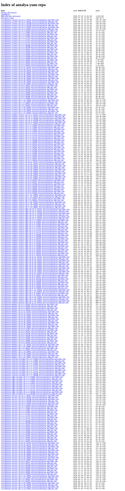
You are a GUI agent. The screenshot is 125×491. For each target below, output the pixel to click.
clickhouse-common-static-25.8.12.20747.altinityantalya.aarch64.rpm (33, 162)
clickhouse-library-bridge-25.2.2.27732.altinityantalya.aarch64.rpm (33, 366)
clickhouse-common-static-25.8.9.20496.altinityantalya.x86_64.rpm (32, 193)
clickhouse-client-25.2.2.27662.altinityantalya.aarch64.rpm (29, 34)
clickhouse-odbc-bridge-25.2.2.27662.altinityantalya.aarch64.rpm (31, 381)
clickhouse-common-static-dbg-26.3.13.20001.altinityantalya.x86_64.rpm (34, 302)
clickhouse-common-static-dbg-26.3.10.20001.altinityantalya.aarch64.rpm (35, 297)
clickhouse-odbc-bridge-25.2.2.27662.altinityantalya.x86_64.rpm (31, 383)
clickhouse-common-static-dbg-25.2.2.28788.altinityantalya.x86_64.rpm (34, 237)
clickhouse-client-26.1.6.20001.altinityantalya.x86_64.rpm (29, 105)
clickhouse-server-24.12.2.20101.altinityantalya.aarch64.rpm (30, 395)
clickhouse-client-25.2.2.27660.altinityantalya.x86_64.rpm (29, 32)
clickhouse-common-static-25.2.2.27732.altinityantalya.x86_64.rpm (32, 135)
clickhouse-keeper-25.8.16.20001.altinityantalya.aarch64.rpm (30, 319)
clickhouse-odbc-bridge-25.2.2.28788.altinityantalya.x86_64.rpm (31, 394)
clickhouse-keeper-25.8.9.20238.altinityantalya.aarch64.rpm (29, 333)
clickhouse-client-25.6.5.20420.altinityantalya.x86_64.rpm (29, 65)
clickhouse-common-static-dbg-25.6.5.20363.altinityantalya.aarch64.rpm (34, 249)
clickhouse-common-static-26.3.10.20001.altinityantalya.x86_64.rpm (32, 204)
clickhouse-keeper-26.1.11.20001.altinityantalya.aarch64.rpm (30, 344)
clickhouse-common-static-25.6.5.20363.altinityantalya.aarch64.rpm (32, 155)
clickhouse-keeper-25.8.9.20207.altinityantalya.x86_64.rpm (29, 332)
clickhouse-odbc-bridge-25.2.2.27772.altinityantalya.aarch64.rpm (31, 388)
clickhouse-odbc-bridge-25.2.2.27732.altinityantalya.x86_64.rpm (31, 386)
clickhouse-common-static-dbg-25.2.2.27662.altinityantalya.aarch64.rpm (34, 224)
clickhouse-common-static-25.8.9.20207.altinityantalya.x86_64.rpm (32, 182)
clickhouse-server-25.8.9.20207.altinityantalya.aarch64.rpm (29, 461)
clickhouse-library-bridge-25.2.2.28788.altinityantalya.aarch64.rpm (33, 374)
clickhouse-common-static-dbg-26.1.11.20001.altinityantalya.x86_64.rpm (34, 291)
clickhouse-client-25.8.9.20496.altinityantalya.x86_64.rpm (29, 98)
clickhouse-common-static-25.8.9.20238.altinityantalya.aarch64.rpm (32, 184)
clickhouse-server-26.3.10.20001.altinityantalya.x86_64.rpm (29, 485)
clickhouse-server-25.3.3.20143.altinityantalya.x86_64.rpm (29, 426)
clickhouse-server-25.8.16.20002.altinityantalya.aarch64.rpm (30, 454)
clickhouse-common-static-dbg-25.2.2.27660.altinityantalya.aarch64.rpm (34, 220)
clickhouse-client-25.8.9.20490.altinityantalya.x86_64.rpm (29, 94)
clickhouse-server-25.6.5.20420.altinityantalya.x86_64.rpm (29, 441)
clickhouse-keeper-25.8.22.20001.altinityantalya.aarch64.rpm (30, 326)
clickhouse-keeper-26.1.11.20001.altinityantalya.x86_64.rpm (29, 346)
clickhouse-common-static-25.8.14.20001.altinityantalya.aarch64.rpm (33, 166)
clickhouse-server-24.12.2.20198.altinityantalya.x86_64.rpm (29, 401)
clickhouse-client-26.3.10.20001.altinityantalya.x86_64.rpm (29, 109)
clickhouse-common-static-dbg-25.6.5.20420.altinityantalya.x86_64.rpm (34, 255)
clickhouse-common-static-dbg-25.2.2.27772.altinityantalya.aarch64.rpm (34, 231)
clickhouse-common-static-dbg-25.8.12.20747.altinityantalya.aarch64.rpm (35, 257)
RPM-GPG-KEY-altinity (11, 16)
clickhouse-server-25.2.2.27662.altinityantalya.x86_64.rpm (29, 412)
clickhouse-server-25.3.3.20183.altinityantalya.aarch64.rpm (29, 428)
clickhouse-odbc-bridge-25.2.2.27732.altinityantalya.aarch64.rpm (31, 384)
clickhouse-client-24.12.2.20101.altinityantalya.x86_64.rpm (29, 21)
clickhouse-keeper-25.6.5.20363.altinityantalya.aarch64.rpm (29, 304)
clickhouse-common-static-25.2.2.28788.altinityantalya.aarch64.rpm (32, 140)
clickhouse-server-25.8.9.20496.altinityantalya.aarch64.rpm (29, 472)
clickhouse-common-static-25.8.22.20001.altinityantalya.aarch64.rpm (33, 177)
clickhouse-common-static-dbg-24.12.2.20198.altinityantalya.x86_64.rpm (34, 215)
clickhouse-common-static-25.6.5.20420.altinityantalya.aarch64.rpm (32, 158)
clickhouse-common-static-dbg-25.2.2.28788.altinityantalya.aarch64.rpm (34, 235)
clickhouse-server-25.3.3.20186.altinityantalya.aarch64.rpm (29, 432)
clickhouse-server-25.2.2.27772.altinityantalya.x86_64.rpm (29, 419)
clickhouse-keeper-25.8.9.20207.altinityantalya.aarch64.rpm (29, 330)
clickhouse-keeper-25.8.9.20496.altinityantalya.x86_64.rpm (29, 343)
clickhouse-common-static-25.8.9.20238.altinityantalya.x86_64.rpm (32, 186)
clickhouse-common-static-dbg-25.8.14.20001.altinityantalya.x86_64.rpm (34, 262)
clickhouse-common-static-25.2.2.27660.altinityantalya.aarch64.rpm (32, 125)
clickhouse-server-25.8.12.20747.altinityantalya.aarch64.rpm (30, 443)
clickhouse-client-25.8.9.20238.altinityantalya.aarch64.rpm (29, 89)
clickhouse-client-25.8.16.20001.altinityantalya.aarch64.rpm (30, 74)
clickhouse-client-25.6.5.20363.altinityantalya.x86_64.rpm (29, 62)
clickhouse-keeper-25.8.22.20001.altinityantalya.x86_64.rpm (29, 328)
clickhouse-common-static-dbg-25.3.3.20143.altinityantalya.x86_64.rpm (34, 240)
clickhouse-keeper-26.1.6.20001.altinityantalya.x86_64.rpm (29, 350)
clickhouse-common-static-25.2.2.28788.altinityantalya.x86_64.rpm (32, 142)
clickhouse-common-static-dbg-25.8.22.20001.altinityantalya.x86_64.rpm (34, 273)
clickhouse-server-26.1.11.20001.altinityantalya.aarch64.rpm (30, 476)
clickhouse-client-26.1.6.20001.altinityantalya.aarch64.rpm (29, 104)
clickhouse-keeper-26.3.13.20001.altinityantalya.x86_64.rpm (29, 357)
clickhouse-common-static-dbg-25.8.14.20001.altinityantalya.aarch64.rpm (35, 260)
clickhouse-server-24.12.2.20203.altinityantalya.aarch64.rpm (30, 403)
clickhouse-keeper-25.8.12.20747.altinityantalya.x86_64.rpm (29, 313)
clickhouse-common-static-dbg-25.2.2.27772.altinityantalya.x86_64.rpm (34, 233)
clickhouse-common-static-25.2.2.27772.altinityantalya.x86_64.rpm (32, 138)
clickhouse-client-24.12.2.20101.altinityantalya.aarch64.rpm (30, 20)
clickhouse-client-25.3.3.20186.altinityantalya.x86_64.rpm (29, 58)
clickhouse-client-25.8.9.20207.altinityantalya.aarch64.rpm (29, 85)
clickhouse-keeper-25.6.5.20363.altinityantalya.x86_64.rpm (29, 306)
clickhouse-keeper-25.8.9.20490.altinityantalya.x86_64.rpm (29, 339)
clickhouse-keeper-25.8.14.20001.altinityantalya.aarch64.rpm (30, 315)
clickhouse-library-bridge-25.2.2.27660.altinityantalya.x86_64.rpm (32, 361)
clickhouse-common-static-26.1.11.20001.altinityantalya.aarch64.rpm (33, 195)
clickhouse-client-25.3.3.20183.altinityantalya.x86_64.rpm (29, 54)
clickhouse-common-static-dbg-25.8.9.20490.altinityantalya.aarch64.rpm (34, 282)
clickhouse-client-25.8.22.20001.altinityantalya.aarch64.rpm (30, 82)
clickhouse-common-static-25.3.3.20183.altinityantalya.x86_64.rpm (32, 149)
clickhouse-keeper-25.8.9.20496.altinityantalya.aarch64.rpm (29, 341)
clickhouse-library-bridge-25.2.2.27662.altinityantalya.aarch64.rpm (33, 363)
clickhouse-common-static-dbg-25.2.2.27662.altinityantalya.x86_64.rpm (34, 226)
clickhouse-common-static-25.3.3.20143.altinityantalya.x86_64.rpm (32, 146)
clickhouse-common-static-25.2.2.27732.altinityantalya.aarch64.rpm (32, 133)
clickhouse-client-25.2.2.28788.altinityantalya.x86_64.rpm (29, 47)
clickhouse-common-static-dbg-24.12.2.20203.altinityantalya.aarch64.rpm (35, 217)
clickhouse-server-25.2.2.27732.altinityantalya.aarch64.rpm (29, 414)
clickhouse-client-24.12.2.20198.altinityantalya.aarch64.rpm (30, 23)
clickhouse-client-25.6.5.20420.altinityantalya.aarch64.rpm (29, 63)
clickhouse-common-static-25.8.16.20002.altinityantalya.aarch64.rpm (33, 173)
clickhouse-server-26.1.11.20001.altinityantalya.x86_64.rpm (29, 477)
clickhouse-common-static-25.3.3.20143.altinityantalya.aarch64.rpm (32, 144)
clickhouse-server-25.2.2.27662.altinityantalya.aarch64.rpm (29, 410)
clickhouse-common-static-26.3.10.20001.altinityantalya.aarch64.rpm (33, 202)
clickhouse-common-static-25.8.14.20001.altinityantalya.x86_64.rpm (32, 167)
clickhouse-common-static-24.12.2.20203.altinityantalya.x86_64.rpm (32, 124)
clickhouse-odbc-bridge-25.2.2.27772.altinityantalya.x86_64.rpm (31, 390)
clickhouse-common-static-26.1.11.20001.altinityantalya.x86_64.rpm (32, 197)
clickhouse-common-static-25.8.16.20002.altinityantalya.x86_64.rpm (32, 175)
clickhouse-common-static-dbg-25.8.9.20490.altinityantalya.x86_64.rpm (34, 284)
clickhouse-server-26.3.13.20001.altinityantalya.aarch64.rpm (30, 487)
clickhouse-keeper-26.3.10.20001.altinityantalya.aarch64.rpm (30, 352)
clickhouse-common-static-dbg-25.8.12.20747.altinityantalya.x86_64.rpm (34, 259)
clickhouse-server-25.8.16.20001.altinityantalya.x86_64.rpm (29, 452)
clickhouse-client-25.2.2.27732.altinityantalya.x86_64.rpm (29, 40)
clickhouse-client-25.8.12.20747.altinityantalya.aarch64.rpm (30, 67)
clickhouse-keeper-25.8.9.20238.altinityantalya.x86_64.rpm (29, 335)
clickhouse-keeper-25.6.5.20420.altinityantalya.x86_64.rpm (29, 310)
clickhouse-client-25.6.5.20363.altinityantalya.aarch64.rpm (29, 60)
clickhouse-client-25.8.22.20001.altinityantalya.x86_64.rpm (29, 84)
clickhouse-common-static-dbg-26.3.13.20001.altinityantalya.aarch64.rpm (35, 301)
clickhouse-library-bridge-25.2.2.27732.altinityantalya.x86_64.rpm (32, 368)
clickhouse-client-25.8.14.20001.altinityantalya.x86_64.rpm (29, 73)
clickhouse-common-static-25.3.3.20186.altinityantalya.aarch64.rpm (32, 151)
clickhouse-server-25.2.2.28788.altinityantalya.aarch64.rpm (29, 421)
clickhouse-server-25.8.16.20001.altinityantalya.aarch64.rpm (30, 450)
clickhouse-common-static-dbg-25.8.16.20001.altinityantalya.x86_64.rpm (34, 266)
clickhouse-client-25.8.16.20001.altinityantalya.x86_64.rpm (29, 76)
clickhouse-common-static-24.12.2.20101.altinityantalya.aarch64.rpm (33, 115)
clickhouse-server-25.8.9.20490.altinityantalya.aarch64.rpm (29, 468)
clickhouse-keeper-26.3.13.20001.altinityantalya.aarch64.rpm (30, 355)
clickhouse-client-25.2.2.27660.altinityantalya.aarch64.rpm (29, 31)
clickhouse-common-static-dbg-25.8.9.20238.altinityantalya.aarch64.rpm (34, 279)
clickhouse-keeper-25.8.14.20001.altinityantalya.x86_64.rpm (29, 317)
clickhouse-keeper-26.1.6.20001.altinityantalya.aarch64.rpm (29, 348)
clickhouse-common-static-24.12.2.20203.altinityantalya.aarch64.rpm (33, 122)
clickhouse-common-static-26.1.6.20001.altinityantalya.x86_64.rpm (32, 200)
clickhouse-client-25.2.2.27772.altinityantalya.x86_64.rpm (29, 43)
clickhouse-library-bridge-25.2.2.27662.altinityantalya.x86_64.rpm (32, 364)
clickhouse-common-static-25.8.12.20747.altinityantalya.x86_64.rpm (32, 164)
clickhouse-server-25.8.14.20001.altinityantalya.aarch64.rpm (30, 446)
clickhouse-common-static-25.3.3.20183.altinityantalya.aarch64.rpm (32, 147)
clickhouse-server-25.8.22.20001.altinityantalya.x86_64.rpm (29, 459)
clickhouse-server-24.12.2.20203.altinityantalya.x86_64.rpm (29, 405)
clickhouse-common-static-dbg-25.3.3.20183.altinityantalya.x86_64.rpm (34, 244)
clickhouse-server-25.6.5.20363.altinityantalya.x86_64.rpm (29, 437)
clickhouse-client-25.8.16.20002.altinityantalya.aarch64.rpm (30, 78)
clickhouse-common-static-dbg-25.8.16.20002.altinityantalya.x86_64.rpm (34, 270)
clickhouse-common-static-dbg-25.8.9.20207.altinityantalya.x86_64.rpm (34, 277)
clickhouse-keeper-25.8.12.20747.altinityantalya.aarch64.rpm (30, 311)
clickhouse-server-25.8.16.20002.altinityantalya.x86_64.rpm (29, 456)
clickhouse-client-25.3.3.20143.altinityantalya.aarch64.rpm (29, 49)
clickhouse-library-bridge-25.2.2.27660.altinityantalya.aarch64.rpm (33, 359)
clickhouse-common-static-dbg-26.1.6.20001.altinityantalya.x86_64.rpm (34, 295)
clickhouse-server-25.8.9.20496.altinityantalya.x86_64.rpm (29, 474)
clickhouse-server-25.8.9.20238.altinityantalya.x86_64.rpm (29, 467)
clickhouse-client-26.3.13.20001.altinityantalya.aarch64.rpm (30, 111)
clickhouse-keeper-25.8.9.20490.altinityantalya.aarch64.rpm (29, 337)
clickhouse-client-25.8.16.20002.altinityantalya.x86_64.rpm (29, 80)
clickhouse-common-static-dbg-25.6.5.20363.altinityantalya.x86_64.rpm (34, 251)
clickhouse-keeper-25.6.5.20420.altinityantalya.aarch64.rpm (29, 308)
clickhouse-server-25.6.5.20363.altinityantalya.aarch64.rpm (29, 436)
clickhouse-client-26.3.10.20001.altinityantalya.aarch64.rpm (30, 107)
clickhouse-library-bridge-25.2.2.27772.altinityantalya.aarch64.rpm (33, 370)
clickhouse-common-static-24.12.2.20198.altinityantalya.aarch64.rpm (33, 118)
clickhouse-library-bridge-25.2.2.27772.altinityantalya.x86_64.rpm (32, 372)
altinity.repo (7, 18)
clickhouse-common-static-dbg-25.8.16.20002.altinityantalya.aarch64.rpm (35, 268)
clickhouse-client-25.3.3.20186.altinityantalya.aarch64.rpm (29, 56)
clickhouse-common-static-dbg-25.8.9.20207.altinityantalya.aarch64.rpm (34, 275)
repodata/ (5, 14)
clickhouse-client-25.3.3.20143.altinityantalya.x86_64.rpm (29, 51)
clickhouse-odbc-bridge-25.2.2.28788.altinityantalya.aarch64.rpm (31, 392)
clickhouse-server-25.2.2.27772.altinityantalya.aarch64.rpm (29, 417)
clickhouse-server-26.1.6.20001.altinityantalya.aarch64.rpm (29, 479)
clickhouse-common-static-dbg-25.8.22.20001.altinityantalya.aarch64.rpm (35, 271)
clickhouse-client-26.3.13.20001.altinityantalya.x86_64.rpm (29, 113)
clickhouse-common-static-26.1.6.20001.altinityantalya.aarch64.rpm (32, 198)
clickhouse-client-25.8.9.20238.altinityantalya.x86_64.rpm (29, 91)
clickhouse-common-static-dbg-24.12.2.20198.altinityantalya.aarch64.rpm (35, 213)
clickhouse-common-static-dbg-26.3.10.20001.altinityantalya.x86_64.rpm (34, 299)
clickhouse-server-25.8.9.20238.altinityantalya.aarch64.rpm (29, 465)
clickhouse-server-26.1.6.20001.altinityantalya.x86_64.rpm (29, 481)
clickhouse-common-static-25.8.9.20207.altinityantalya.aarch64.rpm (32, 180)
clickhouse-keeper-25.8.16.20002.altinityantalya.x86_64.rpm (29, 324)
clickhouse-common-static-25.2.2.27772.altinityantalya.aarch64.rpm (32, 136)
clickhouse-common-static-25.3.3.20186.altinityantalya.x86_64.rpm (32, 153)
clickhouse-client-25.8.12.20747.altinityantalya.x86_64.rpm (29, 69)
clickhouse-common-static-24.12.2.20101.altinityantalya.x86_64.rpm (32, 116)
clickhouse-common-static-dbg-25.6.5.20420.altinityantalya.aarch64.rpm (34, 253)
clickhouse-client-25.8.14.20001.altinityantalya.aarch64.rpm (30, 71)
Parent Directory (9, 12)
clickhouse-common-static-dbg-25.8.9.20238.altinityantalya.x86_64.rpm (34, 280)
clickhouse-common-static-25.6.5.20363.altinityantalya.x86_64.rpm (32, 156)
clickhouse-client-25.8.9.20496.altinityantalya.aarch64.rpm (29, 96)
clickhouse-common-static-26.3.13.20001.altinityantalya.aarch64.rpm (33, 206)
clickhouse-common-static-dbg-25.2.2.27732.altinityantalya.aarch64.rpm (34, 228)
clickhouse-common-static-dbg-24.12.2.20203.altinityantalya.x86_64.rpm (34, 218)
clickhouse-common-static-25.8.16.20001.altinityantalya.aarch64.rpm (33, 169)
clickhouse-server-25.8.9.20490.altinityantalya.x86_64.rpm (29, 470)
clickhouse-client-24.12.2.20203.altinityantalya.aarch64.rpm (30, 27)
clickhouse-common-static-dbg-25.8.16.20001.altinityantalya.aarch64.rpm (35, 264)
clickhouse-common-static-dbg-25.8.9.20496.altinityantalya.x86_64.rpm (34, 288)
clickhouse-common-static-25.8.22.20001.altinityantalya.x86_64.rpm (32, 178)
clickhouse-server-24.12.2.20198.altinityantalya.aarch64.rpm (30, 399)
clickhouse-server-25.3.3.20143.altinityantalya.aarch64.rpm (29, 425)
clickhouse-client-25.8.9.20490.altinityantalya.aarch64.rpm (29, 93)
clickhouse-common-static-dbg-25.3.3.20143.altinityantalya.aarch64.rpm (34, 239)
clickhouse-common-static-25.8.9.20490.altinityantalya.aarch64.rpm (32, 187)
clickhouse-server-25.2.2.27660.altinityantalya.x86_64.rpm (29, 408)
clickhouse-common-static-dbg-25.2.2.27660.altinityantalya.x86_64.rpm (34, 222)
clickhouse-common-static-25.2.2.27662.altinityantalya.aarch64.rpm (32, 129)
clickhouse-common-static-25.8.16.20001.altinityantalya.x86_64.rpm (32, 171)
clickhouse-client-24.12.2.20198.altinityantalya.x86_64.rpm (29, 25)
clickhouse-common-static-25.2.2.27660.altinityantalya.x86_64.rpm (32, 127)
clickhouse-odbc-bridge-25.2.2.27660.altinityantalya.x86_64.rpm (31, 379)
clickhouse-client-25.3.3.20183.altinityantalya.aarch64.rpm (29, 53)
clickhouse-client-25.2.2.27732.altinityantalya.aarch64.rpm (29, 38)
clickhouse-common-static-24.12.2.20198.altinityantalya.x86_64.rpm (32, 120)
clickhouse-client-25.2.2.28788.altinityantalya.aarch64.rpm (29, 45)
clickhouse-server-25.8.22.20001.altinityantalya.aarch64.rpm (30, 457)
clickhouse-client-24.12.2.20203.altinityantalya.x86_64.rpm (29, 29)
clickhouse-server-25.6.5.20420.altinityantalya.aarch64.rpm (29, 439)
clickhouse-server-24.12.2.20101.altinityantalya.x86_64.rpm (29, 397)
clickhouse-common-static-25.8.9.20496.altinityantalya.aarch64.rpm (32, 191)
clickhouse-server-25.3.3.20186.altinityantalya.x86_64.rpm (29, 434)
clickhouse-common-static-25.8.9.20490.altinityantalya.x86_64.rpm (32, 189)
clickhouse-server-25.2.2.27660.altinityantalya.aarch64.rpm (29, 406)
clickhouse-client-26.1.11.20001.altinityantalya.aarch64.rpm (30, 100)
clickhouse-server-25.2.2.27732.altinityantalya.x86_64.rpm (29, 415)
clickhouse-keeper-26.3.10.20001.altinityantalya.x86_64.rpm (29, 353)
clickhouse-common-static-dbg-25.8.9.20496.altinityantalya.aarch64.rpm (34, 286)
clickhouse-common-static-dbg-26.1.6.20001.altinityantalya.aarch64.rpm (34, 293)
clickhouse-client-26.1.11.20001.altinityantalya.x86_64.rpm (29, 102)
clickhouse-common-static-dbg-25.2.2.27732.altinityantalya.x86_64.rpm (34, 229)
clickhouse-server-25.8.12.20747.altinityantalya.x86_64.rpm (29, 445)
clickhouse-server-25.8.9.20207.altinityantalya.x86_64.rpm (29, 463)
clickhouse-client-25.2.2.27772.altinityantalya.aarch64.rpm (29, 42)
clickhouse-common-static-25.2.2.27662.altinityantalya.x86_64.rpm (32, 131)
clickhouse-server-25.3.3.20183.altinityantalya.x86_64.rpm (29, 430)
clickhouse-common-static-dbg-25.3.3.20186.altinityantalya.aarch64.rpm (34, 246)
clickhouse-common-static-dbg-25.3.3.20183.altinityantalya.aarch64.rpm (34, 242)
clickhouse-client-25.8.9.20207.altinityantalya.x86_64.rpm (29, 87)
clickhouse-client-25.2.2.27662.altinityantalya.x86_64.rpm (29, 36)
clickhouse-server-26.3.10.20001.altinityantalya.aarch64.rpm (30, 483)
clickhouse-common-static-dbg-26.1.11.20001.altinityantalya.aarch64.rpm (35, 290)
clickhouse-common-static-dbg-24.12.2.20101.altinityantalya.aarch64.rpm (35, 209)
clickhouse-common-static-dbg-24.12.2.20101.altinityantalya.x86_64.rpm (34, 211)
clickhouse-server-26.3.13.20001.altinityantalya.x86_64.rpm (29, 488)
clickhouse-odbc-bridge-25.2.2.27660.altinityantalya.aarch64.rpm (31, 377)
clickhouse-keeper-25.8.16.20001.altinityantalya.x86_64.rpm (29, 321)
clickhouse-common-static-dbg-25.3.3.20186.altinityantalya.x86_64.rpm (34, 248)
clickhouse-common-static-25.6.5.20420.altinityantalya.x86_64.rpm (32, 160)
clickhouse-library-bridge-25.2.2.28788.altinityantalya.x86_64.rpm (32, 375)
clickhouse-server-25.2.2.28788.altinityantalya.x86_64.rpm (29, 423)
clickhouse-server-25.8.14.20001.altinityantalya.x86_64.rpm (29, 448)
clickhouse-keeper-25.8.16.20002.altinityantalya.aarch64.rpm (30, 322)
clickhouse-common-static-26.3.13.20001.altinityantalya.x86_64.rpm (32, 208)
